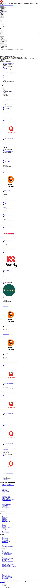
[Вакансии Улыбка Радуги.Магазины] (21, 234)
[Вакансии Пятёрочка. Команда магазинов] (21, 129)
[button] (3, 19)
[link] (2, 15)
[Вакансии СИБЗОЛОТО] (21, 290)
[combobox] (4, 29)
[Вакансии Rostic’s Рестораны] (21, 261)
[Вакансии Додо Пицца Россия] (21, 181)
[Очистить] (1, 32)
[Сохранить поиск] (1, 34)
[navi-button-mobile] (1, 21)
